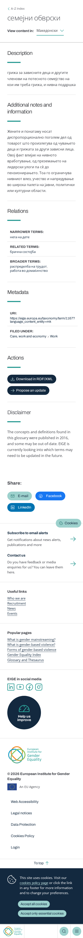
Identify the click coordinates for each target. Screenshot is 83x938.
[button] (19, 496)
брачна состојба (23, 252)
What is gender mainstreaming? (31, 639)
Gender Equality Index (24, 654)
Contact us (16, 555)
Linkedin (10, 687)
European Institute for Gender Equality (13, 931)
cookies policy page (34, 883)
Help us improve (24, 718)
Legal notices (21, 813)
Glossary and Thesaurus (25, 660)
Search (64, 931)
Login (15, 847)
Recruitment (16, 603)
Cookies (71, 523)
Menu (76, 931)
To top (39, 863)
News (11, 608)
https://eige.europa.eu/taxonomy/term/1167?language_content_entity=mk (42, 320)
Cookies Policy (22, 836)
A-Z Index (18, 8)
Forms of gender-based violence (31, 649)
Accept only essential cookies (42, 913)
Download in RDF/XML (34, 379)
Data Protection (23, 824)
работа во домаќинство (29, 270)
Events (12, 613)
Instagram (38, 687)
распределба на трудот (28, 266)
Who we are (16, 598)
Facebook (29, 687)
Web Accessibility (25, 802)
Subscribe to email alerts (27, 533)
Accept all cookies (34, 904)
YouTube (20, 687)
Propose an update (31, 390)
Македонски (47, 30)
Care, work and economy (28, 336)
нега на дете (19, 237)
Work (54, 336)
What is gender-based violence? (31, 644)
